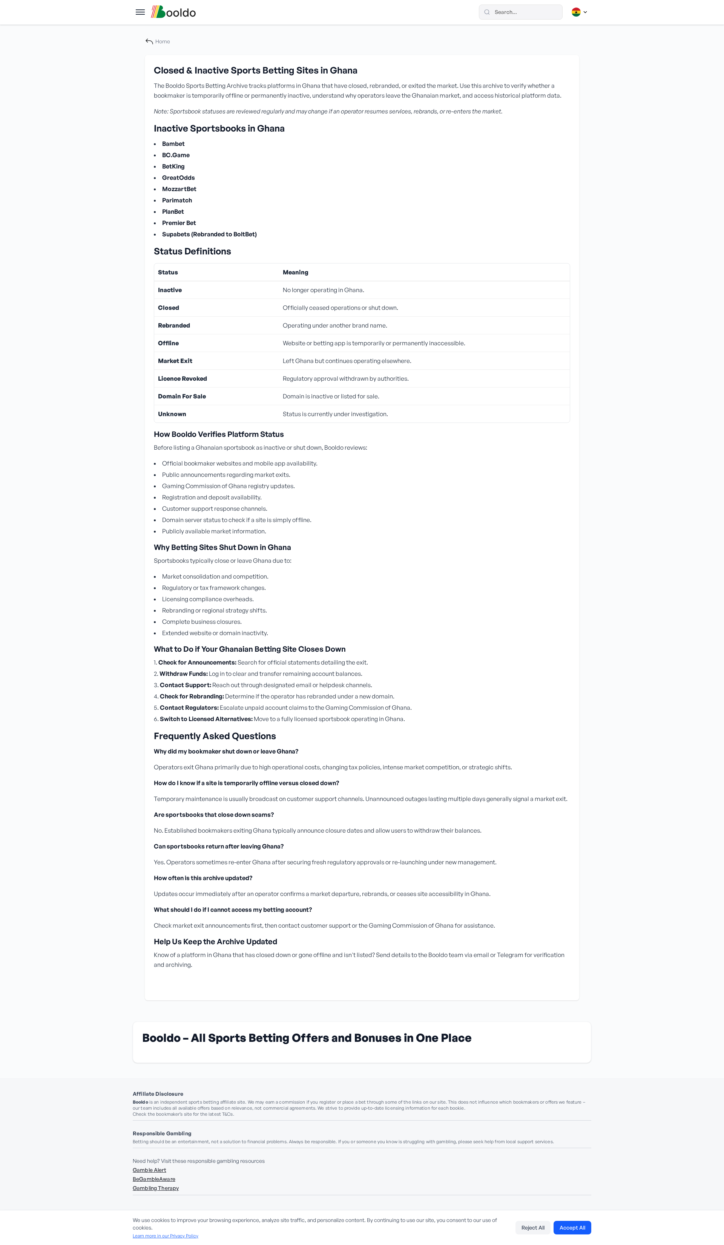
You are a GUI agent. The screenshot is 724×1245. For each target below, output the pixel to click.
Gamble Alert (149, 1170)
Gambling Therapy (156, 1188)
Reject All (533, 1227)
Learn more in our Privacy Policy (165, 1236)
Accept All (572, 1227)
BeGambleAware (154, 1179)
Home (162, 41)
